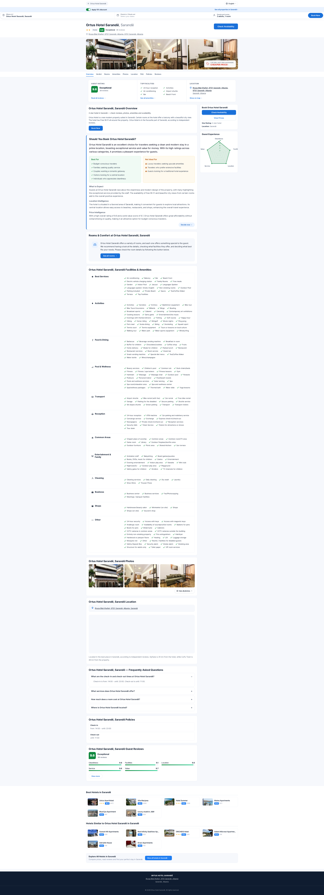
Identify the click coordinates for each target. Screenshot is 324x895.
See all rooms (109, 256)
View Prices (219, 118)
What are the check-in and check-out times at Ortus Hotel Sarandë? (122, 676)
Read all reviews (97, 98)
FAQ (142, 74)
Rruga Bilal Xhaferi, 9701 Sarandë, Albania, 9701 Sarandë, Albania (116, 34)
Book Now (315, 15)
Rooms (107, 74)
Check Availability (226, 26)
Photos (125, 74)
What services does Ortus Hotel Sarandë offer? (113, 691)
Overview (90, 74)
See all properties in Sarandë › (226, 9)
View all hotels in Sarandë (157, 858)
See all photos (184, 591)
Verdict (99, 74)
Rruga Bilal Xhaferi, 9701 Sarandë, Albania (162, 879)
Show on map (195, 98)
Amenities (116, 74)
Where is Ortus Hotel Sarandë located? (109, 707)
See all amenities (147, 98)
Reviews (158, 74)
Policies (149, 74)
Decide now (185, 225)
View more (95, 776)
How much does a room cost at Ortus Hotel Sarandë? (115, 699)
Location (134, 74)
